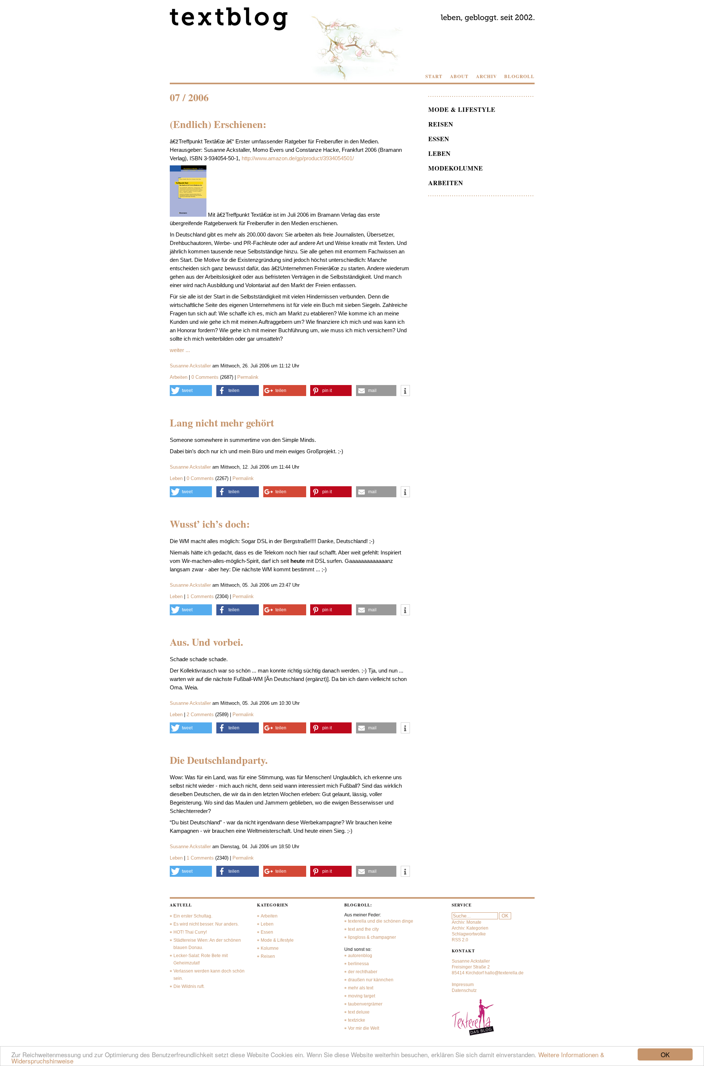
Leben (176, 478)
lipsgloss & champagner (372, 937)
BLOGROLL (519, 76)
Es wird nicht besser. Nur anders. (206, 924)
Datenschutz (464, 990)
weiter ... (180, 350)
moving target (361, 996)
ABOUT (459, 76)
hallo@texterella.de (504, 972)
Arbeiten (178, 377)
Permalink (247, 377)
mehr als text (360, 987)
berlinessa (358, 963)
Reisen (440, 124)
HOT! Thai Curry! (190, 932)
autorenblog (360, 955)
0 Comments (205, 377)
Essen (438, 138)
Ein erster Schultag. (192, 916)
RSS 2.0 (460, 939)
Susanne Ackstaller (190, 366)
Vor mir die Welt (363, 1028)
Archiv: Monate (466, 922)
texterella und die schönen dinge (380, 921)
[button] (191, 390)
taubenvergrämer (365, 1004)
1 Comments (201, 596)
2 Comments (201, 714)
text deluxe (359, 1012)
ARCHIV (486, 76)
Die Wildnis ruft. (189, 986)
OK (665, 1054)
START (434, 76)
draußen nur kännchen (370, 979)
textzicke (356, 1020)
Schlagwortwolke (469, 934)
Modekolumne (455, 168)
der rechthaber (362, 971)
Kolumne (270, 948)
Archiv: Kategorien (470, 928)
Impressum (463, 984)
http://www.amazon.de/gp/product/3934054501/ (298, 158)
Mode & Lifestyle (461, 109)
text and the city (363, 929)
